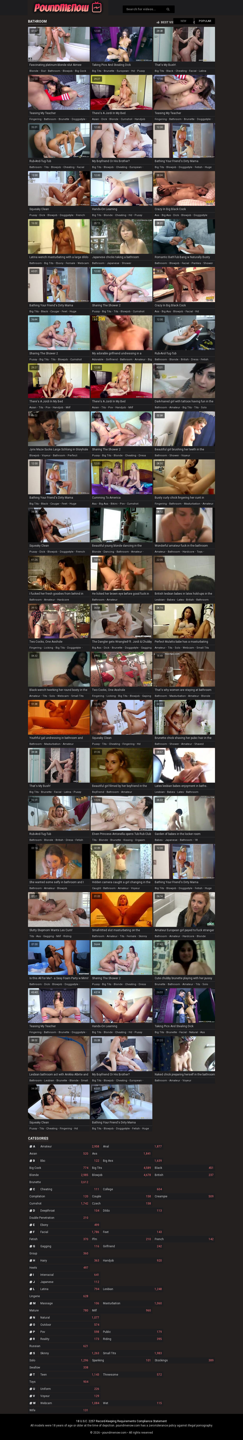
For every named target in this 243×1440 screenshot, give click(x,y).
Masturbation (132, 1303)
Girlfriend (132, 1246)
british (185, 359)
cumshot (126, 119)
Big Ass (132, 1160)
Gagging (69, 1246)
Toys (58, 1381)
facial (192, 70)
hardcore (188, 551)
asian (95, 119)
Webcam (69, 1403)
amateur (140, 359)
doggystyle (78, 119)
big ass (166, 215)
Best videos (170, 22)
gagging (146, 647)
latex (180, 599)
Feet (132, 1232)
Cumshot (58, 1203)
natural (193, 1032)
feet (64, 311)
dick (104, 119)
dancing (108, 551)
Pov (69, 1332)
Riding (132, 1339)
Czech (121, 1203)
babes (171, 599)
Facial (69, 1232)
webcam (83, 263)
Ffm (121, 1239)
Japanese (69, 1282)
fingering (35, 119)
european (123, 70)
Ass (121, 1153)
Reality (69, 1339)
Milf (121, 1310)
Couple (121, 1196)
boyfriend (98, 792)
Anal (132, 1146)
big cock (80, 70)
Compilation (58, 1196)
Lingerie (58, 1296)
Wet (132, 1403)
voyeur (46, 455)
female (70, 263)
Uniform (69, 1389)
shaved (199, 744)
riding (67, 936)
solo (204, 407)
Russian (58, 1346)
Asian (58, 1153)
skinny (143, 936)
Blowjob (121, 1175)
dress (194, 359)
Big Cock (58, 1168)
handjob (140, 119)
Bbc (69, 1160)
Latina (69, 1289)
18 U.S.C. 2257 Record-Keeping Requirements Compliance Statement (121, 1421)
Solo (58, 1360)
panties (196, 263)
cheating (181, 70)
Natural (69, 1317)
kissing (128, 840)
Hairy (69, 1260)
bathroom (54, 70)
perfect (72, 455)
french (80, 215)
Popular (205, 21)
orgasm (140, 840)
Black (184, 1168)
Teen (69, 1374)
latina (202, 70)
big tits (96, 70)
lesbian (160, 599)
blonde (33, 70)
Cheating (69, 1189)
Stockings (184, 1360)
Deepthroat (69, 1210)
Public (132, 1332)
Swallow (58, 1367)
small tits (202, 647)
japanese (113, 263)
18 (196, 840)
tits (46, 167)
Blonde (58, 1175)
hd (133, 70)
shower (126, 263)
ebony (59, 263)
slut (43, 70)
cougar (54, 311)
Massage (69, 1303)
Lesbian (132, 1289)
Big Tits (121, 1168)
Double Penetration (58, 1217)
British (184, 1175)
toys (199, 551)
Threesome (132, 1374)
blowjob (68, 70)
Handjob (132, 1260)
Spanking (121, 1360)
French (184, 1239)
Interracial (69, 1274)
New (183, 21)
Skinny (69, 1353)
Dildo (132, 1210)
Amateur (69, 1146)
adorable (97, 359)
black (169, 70)
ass (157, 215)
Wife (58, 1410)
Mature (58, 1310)
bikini (114, 503)
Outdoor (69, 1324)
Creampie (184, 1196)
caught (96, 888)
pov (48, 407)
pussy (141, 70)
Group (58, 1253)
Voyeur (69, 1396)
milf (68, 407)
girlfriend (112, 359)
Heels (58, 1267)
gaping (146, 696)
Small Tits (132, 1353)
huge (208, 167)
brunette (109, 70)
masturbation (192, 503)
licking (48, 647)
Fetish (58, 1239)
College (132, 1189)
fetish (198, 167)
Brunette (58, 1182)
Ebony (69, 1225)
